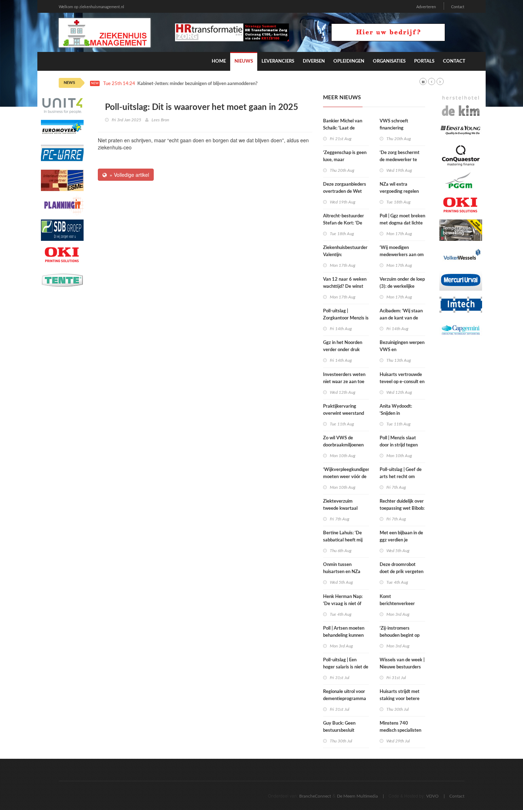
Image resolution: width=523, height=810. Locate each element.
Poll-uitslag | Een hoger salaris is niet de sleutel (345, 667)
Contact (457, 7)
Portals (424, 61)
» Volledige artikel (128, 174)
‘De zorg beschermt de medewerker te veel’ (399, 159)
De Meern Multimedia (357, 796)
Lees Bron (160, 120)
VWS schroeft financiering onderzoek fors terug (401, 128)
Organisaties (389, 61)
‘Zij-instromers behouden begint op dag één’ (399, 635)
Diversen (314, 61)
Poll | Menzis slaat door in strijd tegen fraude (399, 445)
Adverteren (426, 7)
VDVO (432, 796)
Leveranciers (278, 61)
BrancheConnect (315, 796)
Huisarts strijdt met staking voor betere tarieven (399, 698)
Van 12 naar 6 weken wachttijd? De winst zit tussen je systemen (345, 286)
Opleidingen (348, 61)
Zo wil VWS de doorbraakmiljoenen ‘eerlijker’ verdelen (343, 445)
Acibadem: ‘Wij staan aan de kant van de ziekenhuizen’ (401, 318)
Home (219, 61)
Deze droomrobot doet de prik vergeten (401, 568)
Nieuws (243, 61)
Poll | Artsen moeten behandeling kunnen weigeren (343, 635)
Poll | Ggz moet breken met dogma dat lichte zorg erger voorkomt (402, 223)
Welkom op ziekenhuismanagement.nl (91, 7)
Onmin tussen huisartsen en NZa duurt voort (341, 571)
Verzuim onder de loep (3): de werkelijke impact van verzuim (402, 286)
